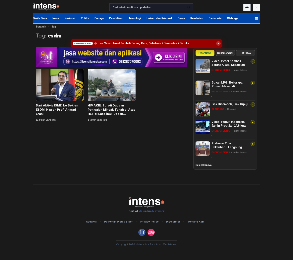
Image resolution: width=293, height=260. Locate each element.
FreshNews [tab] (205, 53)
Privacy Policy (149, 221)
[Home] (46, 7)
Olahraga (232, 18)
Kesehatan (196, 18)
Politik (85, 18)
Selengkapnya (204, 165)
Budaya (99, 18)
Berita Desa (40, 18)
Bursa (181, 18)
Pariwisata (215, 18)
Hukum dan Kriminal (159, 18)
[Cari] (188, 7)
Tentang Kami (196, 221)
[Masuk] (256, 7)
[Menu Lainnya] (256, 18)
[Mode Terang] (247, 7)
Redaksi (91, 221)
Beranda (41, 26)
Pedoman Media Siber (118, 221)
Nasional (70, 18)
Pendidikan (116, 18)
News (55, 18)
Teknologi (135, 18)
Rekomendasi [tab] (225, 53)
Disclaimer (173, 221)
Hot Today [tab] (245, 53)
